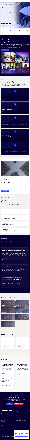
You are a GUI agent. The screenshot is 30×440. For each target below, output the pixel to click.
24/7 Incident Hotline (16, 23)
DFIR (16, 415)
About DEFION (3, 420)
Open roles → (12, 50)
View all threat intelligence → (15, 289)
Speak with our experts (5, 23)
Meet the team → (5, 50)
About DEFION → (5, 190)
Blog (1, 422)
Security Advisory (18, 411)
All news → (27, 358)
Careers (2, 425)
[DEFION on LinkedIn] (1, 413)
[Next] (19, 351)
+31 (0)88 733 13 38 (18, 423)
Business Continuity (18, 416)
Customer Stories (3, 421)
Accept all (22, 436)
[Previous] (10, 351)
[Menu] (28, 1)
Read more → (3, 259)
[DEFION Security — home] (7, 410)
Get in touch (10, 403)
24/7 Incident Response (19, 403)
